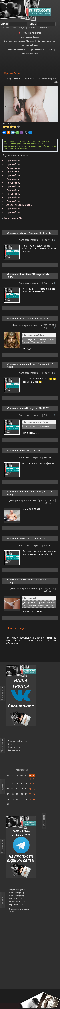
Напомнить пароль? (38, 27)
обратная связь (36, 49)
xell (22, 538)
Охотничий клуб (30, 45)
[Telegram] (13, 132)
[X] (26, 132)
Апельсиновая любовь (19, 204)
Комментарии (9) (12, 217)
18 (12, 794)
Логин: (4, 23)
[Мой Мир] (30, 132)
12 (17, 788)
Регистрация (18, 27)
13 (22, 788)
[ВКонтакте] (4, 132)
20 (22, 794)
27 (22, 799)
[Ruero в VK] (21, 696)
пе (21, 450)
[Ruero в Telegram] (21, 847)
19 (17, 794)
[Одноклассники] (8, 132)
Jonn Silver (26, 274)
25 (12, 799)
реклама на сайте (29, 53)
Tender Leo (26, 579)
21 (26, 794)
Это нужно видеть (46, 41)
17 (8, 794)
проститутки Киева (29, 37)
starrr (23, 232)
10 (8, 788)
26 (17, 799)
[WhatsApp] (17, 132)
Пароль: (32, 23)
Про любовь (13, 160)
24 (8, 799)
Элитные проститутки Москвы (19, 41)
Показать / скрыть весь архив (18, 910)
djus (22, 408)
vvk (22, 318)
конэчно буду (27, 363)
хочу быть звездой (15, 49)
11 (12, 788)
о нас (50, 49)
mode (17, 78)
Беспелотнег (27, 491)
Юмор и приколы (32, 33)
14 (26, 788)
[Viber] (21, 132)
